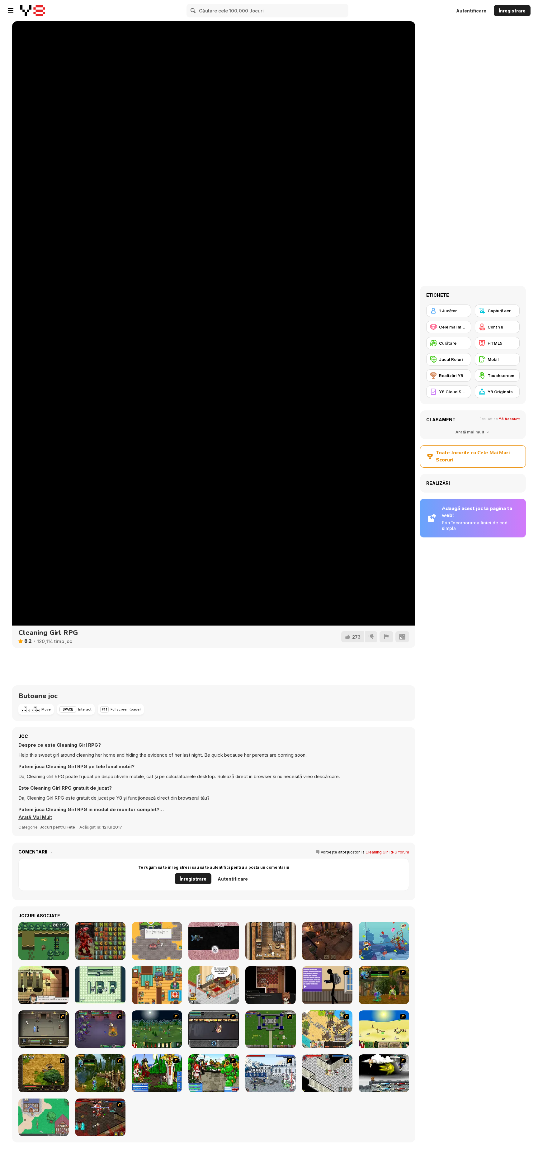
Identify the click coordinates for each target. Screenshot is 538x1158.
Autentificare (471, 10)
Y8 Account (509, 419)
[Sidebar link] (10, 10)
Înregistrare (512, 10)
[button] (35, 817)
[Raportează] (386, 636)
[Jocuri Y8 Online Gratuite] (32, 10)
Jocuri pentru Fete (57, 827)
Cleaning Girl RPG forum (387, 852)
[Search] (193, 10)
